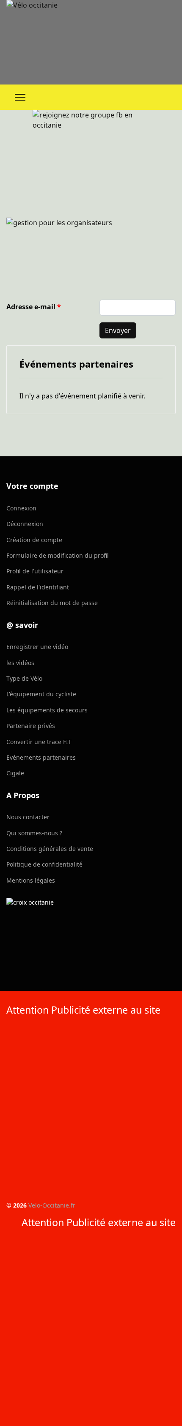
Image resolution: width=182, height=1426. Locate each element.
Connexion (21, 508)
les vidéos (20, 663)
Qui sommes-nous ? (34, 833)
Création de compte (34, 540)
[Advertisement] (91, 1110)
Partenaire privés (30, 726)
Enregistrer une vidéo (37, 647)
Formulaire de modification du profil (57, 555)
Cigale (15, 773)
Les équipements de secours (47, 710)
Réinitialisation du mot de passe (52, 603)
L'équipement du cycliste (41, 694)
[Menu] (20, 97)
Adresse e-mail (33, 306)
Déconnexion (24, 524)
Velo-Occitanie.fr (51, 1205)
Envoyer (118, 330)
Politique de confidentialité (44, 864)
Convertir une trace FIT (39, 742)
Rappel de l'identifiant (37, 587)
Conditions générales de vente (49, 849)
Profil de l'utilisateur (34, 571)
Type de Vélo (24, 678)
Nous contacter (28, 817)
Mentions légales (30, 880)
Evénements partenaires (41, 757)
